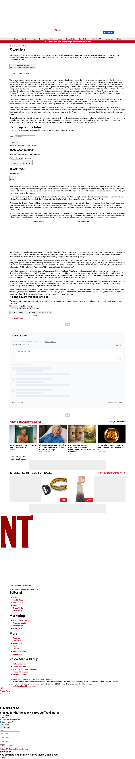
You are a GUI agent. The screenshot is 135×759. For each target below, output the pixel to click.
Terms (28, 145)
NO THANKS (27, 164)
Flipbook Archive (19, 652)
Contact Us (17, 641)
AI (36, 679)
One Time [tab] (13, 306)
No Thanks (5, 727)
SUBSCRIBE (16, 164)
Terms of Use (18, 626)
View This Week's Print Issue (20, 586)
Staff (15, 646)
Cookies (23, 679)
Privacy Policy (18, 628)
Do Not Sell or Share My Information (23, 686)
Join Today (5, 724)
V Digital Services (19, 675)
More (119, 39)
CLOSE (12, 180)
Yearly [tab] (30, 306)
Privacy (34, 145)
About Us (16, 638)
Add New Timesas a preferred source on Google (22, 66)
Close (3, 757)
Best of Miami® (8, 722)
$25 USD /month (31, 313)
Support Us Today (16, 318)
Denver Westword (19, 667)
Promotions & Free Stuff (22, 620)
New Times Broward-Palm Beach (25, 669)
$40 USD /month (45, 313)
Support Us (108, 32)
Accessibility (31, 679)
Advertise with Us (19, 623)
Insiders (5, 718)
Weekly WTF (96, 39)
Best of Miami (83, 39)
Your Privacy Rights (44, 679)
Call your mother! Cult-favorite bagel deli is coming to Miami (67, 42)
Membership (17, 654)
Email (12, 137)
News (16, 39)
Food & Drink (36, 39)
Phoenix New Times (20, 672)
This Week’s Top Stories (11, 720)
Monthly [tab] (22, 306)
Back (2, 746)
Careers (16, 649)
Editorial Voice (22, 46)
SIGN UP (15, 142)
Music (60, 39)
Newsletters (109, 39)
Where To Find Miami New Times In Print (24, 589)
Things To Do (70, 39)
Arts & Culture (49, 39)
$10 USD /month (16, 313)
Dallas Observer (19, 664)
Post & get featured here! (112, 472)
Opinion (24, 39)
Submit (10, 746)
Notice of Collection (16, 145)
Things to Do (6, 715)
